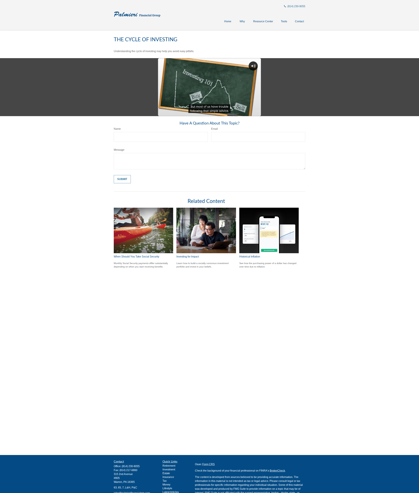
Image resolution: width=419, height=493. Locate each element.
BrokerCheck (277, 470)
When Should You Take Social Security (136, 256)
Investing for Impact (187, 256)
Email (214, 128)
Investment (169, 469)
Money (166, 484)
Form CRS (208, 464)
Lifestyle (167, 488)
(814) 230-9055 (296, 6)
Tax (165, 480)
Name (117, 128)
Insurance (168, 477)
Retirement (169, 465)
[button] (228, 21)
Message (119, 149)
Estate (166, 473)
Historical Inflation (249, 256)
